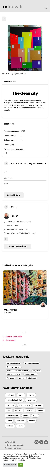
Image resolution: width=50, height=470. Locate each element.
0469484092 (12, 225)
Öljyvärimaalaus (20, 74)
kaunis (20, 426)
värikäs (31, 395)
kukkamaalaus (12, 415)
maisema (10, 405)
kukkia (9, 421)
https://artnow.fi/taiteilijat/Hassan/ (21, 233)
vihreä (40, 410)
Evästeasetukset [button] (10, 465)
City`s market (10, 310)
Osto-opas (10, 442)
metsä (25, 415)
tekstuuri (29, 410)
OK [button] (21, 465)
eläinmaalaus (24, 405)
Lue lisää (21, 460)
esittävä (38, 405)
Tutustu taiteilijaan (17, 246)
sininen (18, 410)
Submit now (13, 195)
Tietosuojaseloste (13, 448)
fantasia (10, 426)
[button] (3, 294)
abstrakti (10, 395)
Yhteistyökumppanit (14, 445)
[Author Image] (43, 305)
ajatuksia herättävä (14, 400)
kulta (35, 415)
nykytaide (31, 400)
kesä (8, 410)
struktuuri (20, 421)
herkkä (32, 421)
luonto (20, 395)
